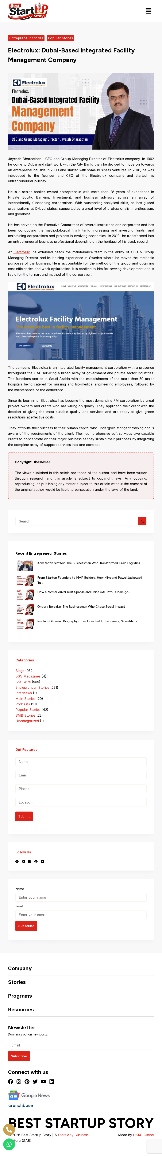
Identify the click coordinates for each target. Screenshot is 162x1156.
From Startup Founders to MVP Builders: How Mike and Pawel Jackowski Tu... (89, 580)
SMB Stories (25, 715)
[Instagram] (29, 861)
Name (19, 889)
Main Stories (25, 699)
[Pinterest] (36, 861)
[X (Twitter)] (23, 861)
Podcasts (22, 704)
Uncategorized (27, 721)
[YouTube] (42, 861)
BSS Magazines (27, 676)
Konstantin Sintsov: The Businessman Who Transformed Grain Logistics (88, 563)
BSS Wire (23, 682)
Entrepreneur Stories (26, 38)
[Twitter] (35, 1081)
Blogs (19, 671)
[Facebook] (17, 861)
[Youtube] (43, 1081)
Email (19, 906)
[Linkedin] (51, 1081)
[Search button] (142, 521)
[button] (148, 11)
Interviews (23, 693)
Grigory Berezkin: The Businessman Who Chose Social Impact (81, 607)
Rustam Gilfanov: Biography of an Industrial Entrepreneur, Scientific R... (88, 621)
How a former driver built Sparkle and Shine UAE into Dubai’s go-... (84, 592)
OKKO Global (143, 1135)
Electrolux (22, 252)
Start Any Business (73, 1135)
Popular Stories (60, 38)
